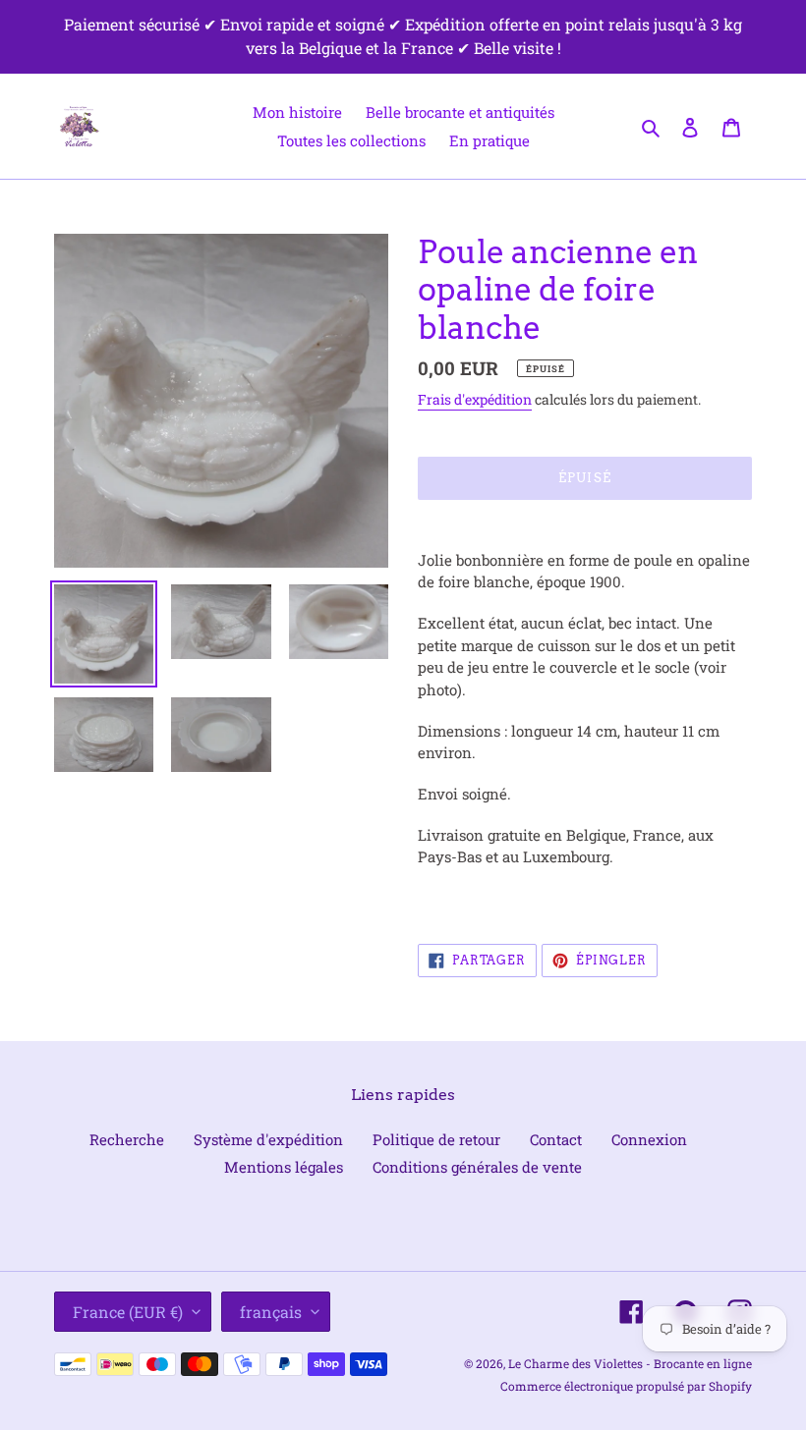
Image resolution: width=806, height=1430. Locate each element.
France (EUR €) (128, 1311)
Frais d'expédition (475, 399)
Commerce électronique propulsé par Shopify (626, 1386)
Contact (556, 1139)
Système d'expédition (268, 1139)
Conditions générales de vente (477, 1167)
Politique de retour (436, 1139)
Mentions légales (283, 1167)
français (271, 1311)
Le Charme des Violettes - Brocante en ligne (630, 1363)
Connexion (649, 1139)
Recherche (126, 1139)
